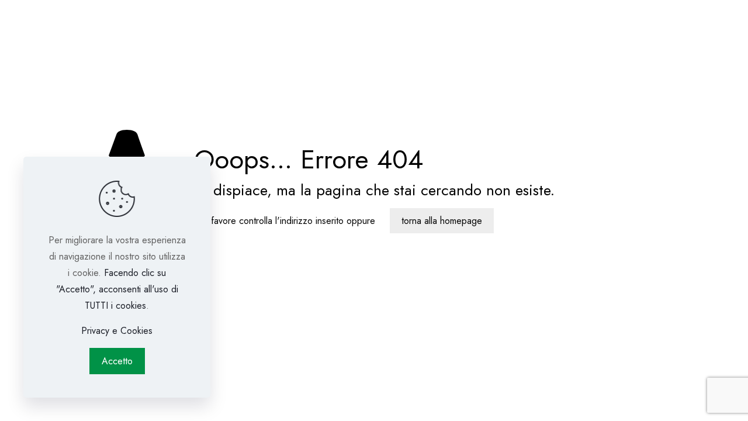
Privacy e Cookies (117, 330)
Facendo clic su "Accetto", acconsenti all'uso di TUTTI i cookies (117, 289)
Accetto (117, 361)
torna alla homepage (441, 220)
